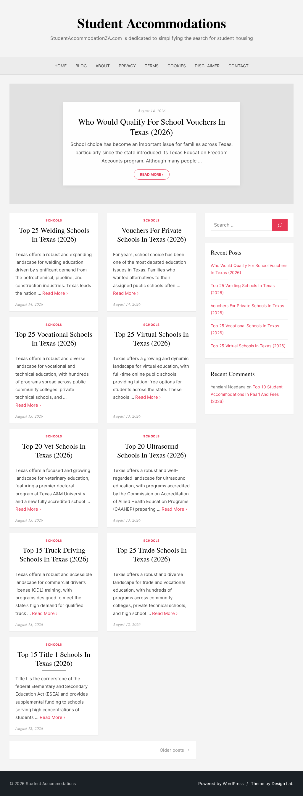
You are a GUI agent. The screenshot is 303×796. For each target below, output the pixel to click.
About (103, 65)
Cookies (176, 65)
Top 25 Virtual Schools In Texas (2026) (152, 339)
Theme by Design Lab (272, 783)
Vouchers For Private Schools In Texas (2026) (151, 235)
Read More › (151, 174)
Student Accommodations (151, 23)
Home (60, 65)
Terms (152, 65)
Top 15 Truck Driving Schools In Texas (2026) (54, 555)
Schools (54, 220)
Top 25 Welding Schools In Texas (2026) (54, 235)
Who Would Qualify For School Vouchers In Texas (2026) (151, 126)
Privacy (127, 65)
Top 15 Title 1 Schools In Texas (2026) (53, 659)
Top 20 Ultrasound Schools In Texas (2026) (151, 451)
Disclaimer (207, 65)
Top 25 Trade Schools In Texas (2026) (152, 555)
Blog (81, 65)
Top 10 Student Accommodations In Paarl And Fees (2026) (247, 394)
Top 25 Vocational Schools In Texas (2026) (53, 339)
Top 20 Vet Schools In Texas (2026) (54, 451)
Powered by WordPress (221, 783)
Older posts (172, 750)
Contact (238, 65)
